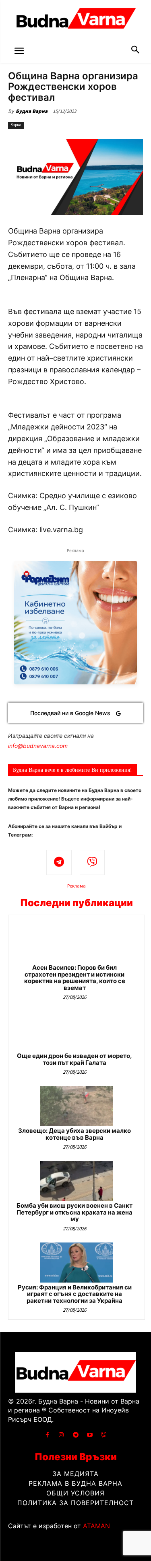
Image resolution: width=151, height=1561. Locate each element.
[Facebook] (47, 1435)
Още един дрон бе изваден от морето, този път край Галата (74, 1059)
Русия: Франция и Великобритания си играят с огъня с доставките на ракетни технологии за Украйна (75, 1293)
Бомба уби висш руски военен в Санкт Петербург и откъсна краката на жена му (74, 1212)
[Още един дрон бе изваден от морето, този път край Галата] (76, 1031)
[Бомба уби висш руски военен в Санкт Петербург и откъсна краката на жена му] (76, 1181)
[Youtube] (90, 1435)
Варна (15, 125)
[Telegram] (59, 862)
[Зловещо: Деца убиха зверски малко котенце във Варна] (76, 1106)
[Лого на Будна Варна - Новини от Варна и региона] (75, 20)
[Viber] (92, 862)
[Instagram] (61, 1435)
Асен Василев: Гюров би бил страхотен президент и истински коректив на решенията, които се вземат (74, 978)
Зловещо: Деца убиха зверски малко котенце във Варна (74, 1134)
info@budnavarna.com (38, 745)
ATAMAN (96, 1526)
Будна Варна (32, 111)
